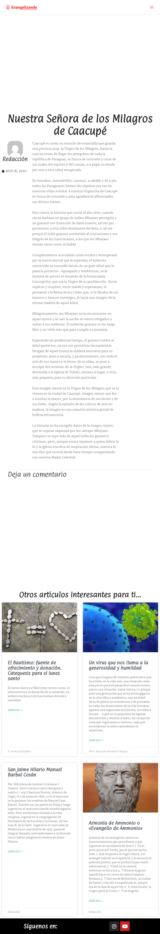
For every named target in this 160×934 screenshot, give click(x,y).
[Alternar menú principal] (152, 7)
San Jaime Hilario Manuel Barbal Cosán (35, 772)
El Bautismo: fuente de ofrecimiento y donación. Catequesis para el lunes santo (34, 670)
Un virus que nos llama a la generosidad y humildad (118, 665)
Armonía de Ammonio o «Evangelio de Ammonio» (115, 825)
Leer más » (15, 710)
